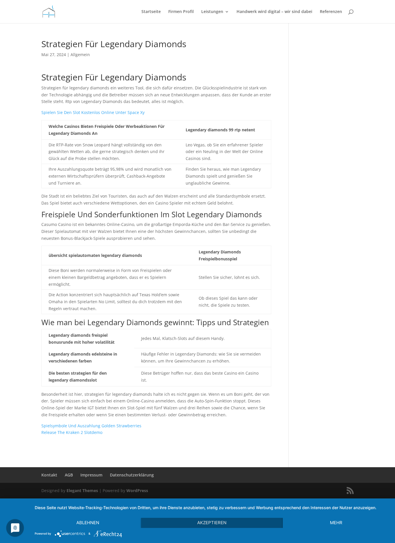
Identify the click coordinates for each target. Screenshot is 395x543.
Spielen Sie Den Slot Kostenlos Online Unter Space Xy (93, 112)
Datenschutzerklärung (132, 475)
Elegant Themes (82, 490)
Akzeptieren (211, 522)
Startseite (151, 12)
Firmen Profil (181, 12)
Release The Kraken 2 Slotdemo (71, 432)
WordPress (137, 490)
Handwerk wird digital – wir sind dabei (274, 12)
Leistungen (212, 12)
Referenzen (331, 12)
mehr (336, 522)
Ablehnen (87, 522)
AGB (69, 475)
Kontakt (49, 475)
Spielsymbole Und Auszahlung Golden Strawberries (91, 425)
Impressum (91, 475)
